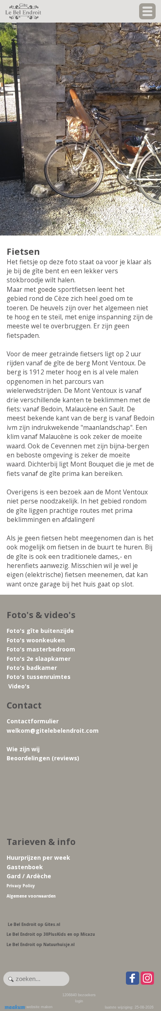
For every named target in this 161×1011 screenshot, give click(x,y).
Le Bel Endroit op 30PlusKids (36, 934)
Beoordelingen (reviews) (43, 758)
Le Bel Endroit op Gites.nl (34, 924)
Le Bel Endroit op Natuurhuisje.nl (41, 944)
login (79, 1001)
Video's (19, 686)
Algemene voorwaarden (31, 896)
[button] (147, 11)
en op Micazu (81, 934)
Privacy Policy (21, 886)
